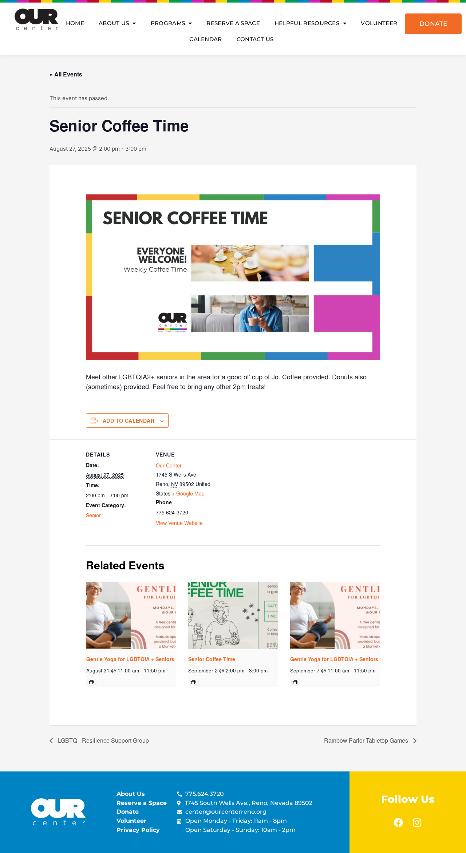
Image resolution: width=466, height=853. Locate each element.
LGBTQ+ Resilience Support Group (102, 740)
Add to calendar (128, 420)
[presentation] (131, 615)
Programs (168, 23)
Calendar (205, 39)
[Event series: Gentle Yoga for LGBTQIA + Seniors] (91, 682)
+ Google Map (188, 493)
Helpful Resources (307, 23)
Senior (93, 515)
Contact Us (255, 39)
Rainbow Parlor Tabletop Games (367, 740)
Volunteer (379, 23)
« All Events (66, 74)
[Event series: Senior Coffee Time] (193, 682)
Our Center (169, 465)
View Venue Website (179, 522)
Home (75, 23)
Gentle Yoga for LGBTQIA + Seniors (130, 659)
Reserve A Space (233, 23)
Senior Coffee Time (211, 659)
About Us (114, 23)
